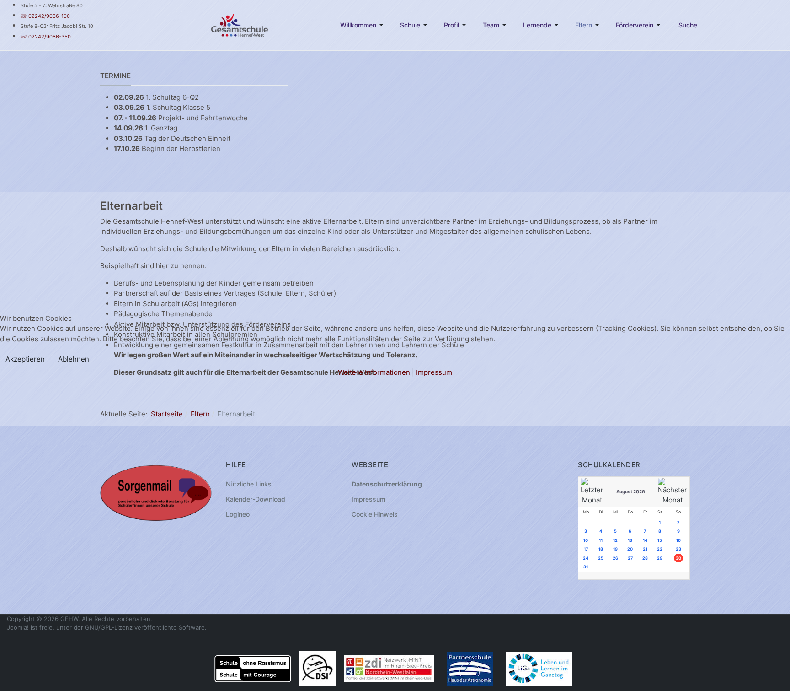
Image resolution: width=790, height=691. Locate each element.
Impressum (434, 372)
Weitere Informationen (374, 372)
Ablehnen (73, 359)
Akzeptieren (25, 359)
